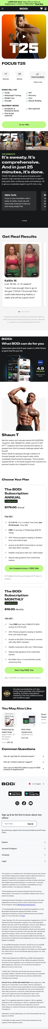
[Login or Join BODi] (45, 8)
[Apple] (15, 793)
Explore (5, 842)
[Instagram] (17, 803)
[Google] (32, 793)
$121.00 (24, 738)
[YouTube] (31, 803)
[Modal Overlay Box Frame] (19, 825)
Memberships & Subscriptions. (26, 905)
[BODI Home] (24, 8)
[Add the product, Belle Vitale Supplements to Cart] (34, 724)
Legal (4, 861)
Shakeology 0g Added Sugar (8, 731)
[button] (22, 220)
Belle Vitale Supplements (26, 731)
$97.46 (10, 742)
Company (5, 855)
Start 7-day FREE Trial (24, 670)
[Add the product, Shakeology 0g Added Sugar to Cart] (14, 724)
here (23, 916)
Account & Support (9, 848)
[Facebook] (24, 803)
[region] (24, 728)
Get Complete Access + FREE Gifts (24, 568)
